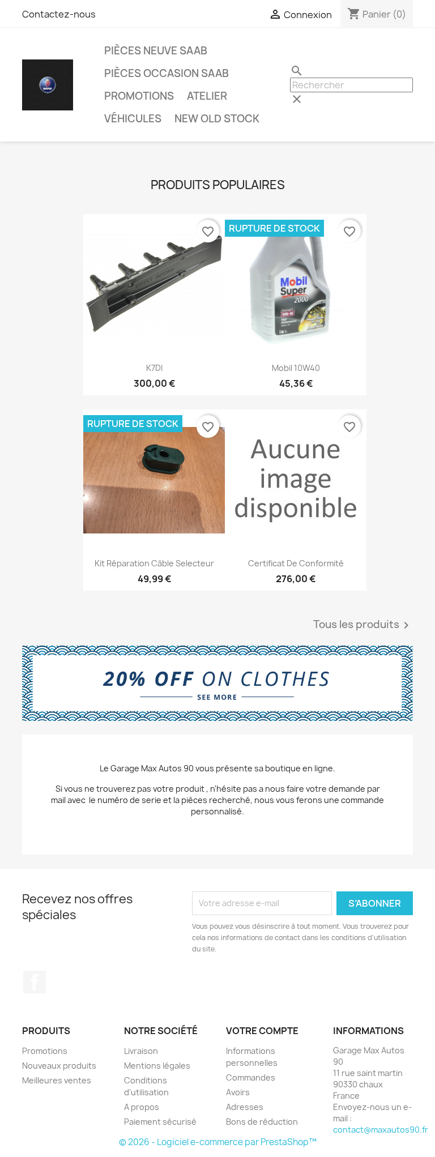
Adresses (244, 1107)
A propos (141, 1107)
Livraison (141, 1050)
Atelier (207, 96)
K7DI (154, 367)
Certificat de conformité (296, 563)
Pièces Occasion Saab (166, 73)
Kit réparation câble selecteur (154, 563)
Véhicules (132, 119)
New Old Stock (216, 119)
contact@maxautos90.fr (380, 1129)
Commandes (250, 1077)
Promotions (139, 96)
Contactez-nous (59, 14)
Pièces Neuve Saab (155, 51)
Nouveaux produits (59, 1065)
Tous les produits (363, 625)
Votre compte (262, 1030)
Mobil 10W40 (296, 367)
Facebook (34, 982)
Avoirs (238, 1092)
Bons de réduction (262, 1121)
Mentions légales (157, 1065)
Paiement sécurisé (160, 1121)
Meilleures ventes (56, 1080)
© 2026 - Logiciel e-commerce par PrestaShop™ (218, 1142)
